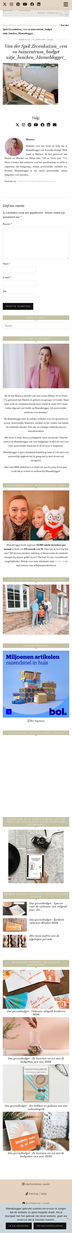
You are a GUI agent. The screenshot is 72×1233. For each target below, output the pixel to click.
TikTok (37, 1194)
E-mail (7, 277)
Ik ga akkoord (19, 1226)
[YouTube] (25, 4)
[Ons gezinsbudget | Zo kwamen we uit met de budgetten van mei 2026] (36, 1036)
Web (19, 181)
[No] (67, 1218)
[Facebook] (32, 4)
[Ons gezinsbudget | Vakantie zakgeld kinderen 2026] (36, 989)
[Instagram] (11, 4)
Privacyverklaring (50, 1226)
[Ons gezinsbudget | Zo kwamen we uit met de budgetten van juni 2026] (36, 1131)
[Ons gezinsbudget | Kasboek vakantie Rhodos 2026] (15, 925)
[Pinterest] (18, 4)
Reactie (7, 224)
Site (5, 291)
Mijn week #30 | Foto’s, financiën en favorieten (34, 25)
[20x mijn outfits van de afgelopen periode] (15, 941)
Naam (6, 263)
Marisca (24, 39)
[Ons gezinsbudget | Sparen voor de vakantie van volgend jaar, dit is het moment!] (15, 908)
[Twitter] (5, 4)
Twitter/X (28, 181)
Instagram (39, 181)
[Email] (54, 125)
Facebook (51, 181)
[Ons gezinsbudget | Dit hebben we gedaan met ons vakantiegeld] (36, 1083)
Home (6, 25)
